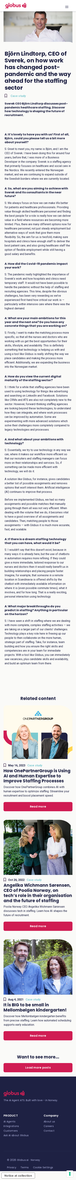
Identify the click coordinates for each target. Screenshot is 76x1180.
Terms (25, 1167)
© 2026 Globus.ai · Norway (23, 1160)
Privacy (11, 1167)
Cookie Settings (43, 1167)
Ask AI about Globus (16, 1135)
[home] (15, 6)
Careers (49, 1126)
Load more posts (38, 1068)
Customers (11, 1130)
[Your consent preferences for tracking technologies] (69, 1173)
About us (49, 1121)
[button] (66, 5)
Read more (38, 807)
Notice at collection (18, 1175)
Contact (49, 1130)
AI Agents (10, 1121)
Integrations (11, 1126)
